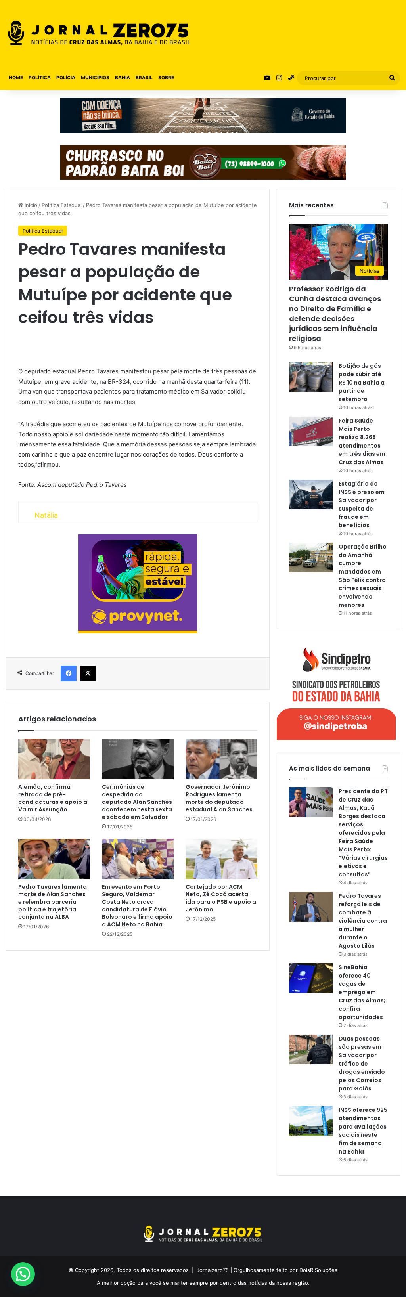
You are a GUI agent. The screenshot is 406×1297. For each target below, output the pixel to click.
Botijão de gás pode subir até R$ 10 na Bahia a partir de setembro (362, 382)
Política (40, 77)
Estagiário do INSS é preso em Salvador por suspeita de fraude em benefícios (362, 504)
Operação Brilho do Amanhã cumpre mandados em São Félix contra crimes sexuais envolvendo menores (363, 576)
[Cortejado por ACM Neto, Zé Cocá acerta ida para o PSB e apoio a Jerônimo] (221, 859)
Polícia (65, 77)
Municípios (95, 77)
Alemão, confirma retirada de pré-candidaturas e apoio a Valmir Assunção (52, 798)
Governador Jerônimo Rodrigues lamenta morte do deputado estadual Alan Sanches (219, 798)
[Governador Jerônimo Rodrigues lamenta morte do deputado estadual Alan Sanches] (221, 759)
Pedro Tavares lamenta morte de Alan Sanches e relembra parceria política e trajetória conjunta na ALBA (52, 902)
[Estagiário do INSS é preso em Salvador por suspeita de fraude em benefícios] (311, 494)
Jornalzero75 (213, 1270)
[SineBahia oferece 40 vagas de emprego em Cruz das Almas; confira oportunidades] (311, 978)
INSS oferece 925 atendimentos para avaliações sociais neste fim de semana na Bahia (363, 1130)
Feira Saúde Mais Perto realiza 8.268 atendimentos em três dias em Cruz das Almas (362, 441)
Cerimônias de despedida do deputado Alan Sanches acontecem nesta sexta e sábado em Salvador (137, 802)
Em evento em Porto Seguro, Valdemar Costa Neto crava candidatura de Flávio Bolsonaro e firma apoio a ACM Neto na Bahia (137, 905)
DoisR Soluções (317, 1270)
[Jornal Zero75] (99, 33)
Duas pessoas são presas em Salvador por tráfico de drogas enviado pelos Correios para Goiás (362, 1063)
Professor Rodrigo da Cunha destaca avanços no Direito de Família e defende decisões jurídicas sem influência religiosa (335, 314)
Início (30, 205)
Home (16, 77)
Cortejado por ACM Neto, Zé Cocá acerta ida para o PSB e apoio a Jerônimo (221, 898)
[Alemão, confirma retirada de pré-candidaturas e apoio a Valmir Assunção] (54, 759)
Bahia (122, 77)
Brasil (144, 77)
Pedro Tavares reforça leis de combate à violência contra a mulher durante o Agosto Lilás (363, 921)
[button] (23, 1274)
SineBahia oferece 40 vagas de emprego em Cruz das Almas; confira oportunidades (362, 992)
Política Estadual (62, 205)
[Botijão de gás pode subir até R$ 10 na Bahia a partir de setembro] (311, 377)
